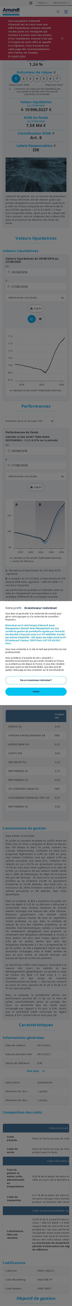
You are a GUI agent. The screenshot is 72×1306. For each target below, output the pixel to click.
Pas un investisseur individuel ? (36, 680)
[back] (63, 670)
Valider (36, 691)
